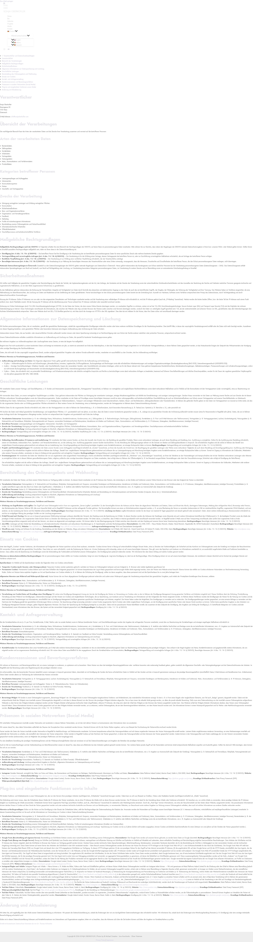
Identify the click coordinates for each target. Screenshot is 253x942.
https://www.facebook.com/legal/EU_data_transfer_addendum (52, 882)
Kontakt (9, 29)
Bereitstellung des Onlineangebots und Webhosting (19, 74)
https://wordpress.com (242, 529)
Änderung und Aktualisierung (11, 90)
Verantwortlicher (7, 58)
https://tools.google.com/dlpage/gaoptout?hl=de (57, 890)
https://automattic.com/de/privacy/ (31, 532)
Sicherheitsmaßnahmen (9, 66)
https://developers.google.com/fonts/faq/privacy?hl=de (52, 864)
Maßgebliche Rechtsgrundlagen (12, 63)
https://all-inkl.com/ (35, 526)
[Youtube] (8, 49)
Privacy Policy (100, 940)
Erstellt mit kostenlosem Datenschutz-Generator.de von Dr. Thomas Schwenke (26, 924)
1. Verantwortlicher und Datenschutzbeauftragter (18, 56)
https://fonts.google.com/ (169, 861)
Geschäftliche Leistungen (10, 71)
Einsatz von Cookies (8, 77)
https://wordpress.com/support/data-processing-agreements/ (88, 532)
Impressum (110, 940)
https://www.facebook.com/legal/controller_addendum (97, 874)
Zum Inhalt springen (6, 1)
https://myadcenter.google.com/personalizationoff (47, 781)
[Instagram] (4, 49)
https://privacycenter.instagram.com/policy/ (53, 776)
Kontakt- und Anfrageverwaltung (12, 79)
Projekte (10, 24)
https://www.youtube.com (148, 887)
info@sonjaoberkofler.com (19, 116)
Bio (8, 18)
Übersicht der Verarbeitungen (12, 61)
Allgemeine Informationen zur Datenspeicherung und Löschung (23, 69)
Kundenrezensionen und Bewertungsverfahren (17, 82)
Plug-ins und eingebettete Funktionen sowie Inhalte (19, 87)
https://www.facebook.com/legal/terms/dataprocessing (100, 879)
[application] (16, 31)
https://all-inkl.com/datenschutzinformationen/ (76, 526)
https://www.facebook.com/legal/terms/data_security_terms (200, 874)
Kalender (10, 21)
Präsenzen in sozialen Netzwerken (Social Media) (18, 84)
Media (9, 26)
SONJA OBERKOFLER (14, 11)
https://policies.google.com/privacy (180, 778)
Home (9, 16)
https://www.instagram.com (11, 776)
